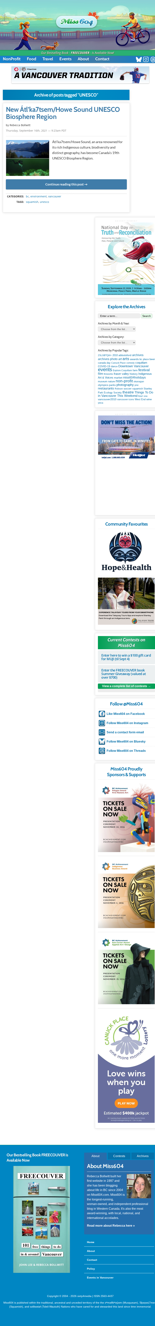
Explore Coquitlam (122, 370)
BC (27, 196)
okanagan (139, 381)
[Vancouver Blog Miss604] (77, 20)
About (83, 58)
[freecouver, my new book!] (41, 1272)
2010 (115, 355)
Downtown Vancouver (133, 366)
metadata (67, 193)
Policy (91, 1268)
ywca (100, 403)
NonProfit (12, 58)
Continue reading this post (64, 184)
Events (65, 58)
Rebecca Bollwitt (20, 125)
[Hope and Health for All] (126, 553)
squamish (32, 202)
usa (145, 396)
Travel (48, 58)
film (100, 374)
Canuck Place (118, 363)
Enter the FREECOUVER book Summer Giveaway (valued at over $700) (123, 674)
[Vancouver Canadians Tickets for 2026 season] (80, 74)
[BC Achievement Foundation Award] (126, 816)
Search (146, 315)
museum (102, 381)
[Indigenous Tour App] (126, 601)
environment (38, 196)
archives (137, 355)
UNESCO (44, 202)
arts (125, 358)
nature (111, 381)
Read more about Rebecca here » (111, 1225)
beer (152, 359)
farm (135, 370)
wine (149, 399)
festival (144, 370)
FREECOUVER (80, 53)
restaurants (106, 388)
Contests (119, 1156)
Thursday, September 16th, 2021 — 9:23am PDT (36, 130)
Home (90, 1242)
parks (112, 384)
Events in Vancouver (100, 1277)
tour (140, 395)
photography (125, 385)
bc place (144, 359)
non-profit (124, 381)
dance (114, 366)
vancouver (54, 196)
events (105, 369)
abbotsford (125, 355)
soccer (128, 388)
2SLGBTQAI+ (105, 355)
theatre (128, 392)
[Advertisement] (126, 488)
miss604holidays (134, 377)
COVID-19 (104, 366)
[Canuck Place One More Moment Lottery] (126, 1066)
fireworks (108, 374)
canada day (104, 362)
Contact (102, 58)
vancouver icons (125, 399)
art (120, 359)
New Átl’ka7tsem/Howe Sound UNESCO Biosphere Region (63, 113)
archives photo (108, 359)
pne (137, 385)
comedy (130, 363)
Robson (119, 388)
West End (140, 399)
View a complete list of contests (124, 686)
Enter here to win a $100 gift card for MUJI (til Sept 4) (126, 657)
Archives (143, 1156)
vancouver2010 (107, 399)
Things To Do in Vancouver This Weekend (125, 394)
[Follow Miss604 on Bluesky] (139, 60)
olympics (103, 385)
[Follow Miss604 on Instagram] (146, 60)
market (118, 377)
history (134, 373)
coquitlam (141, 362)
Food (31, 58)
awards (134, 359)
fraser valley (121, 373)
